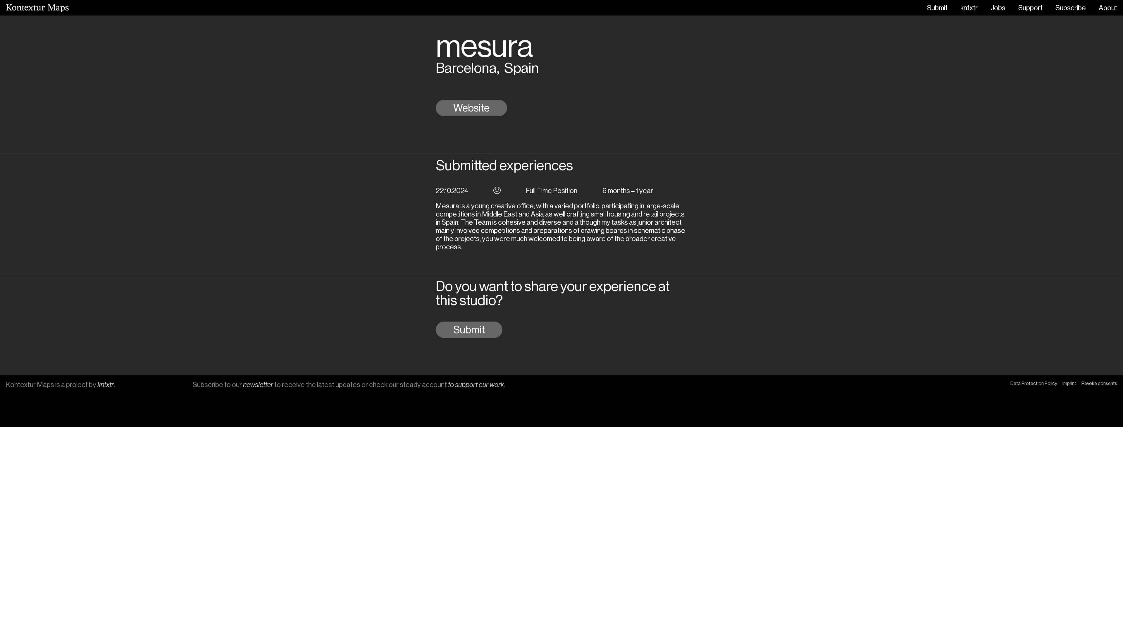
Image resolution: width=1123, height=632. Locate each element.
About (1108, 8)
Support (1030, 8)
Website (471, 108)
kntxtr (969, 8)
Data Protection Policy (1033, 383)
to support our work (476, 385)
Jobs (998, 8)
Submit (937, 8)
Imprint (1069, 383)
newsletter (258, 385)
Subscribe (1070, 8)
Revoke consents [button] (1099, 383)
